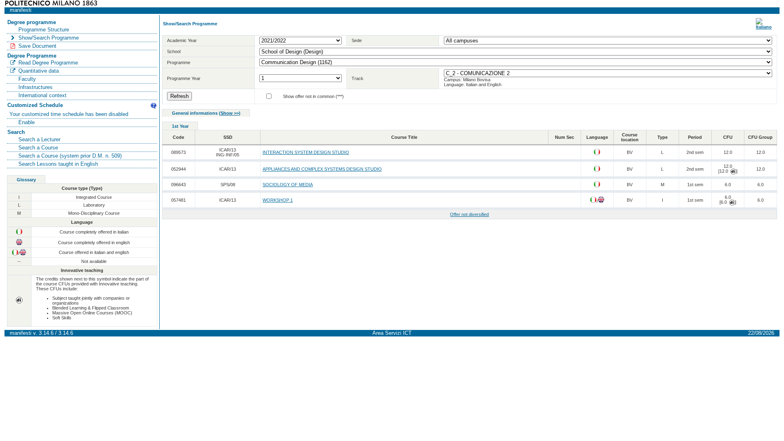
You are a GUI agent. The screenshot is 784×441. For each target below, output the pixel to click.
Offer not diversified (469, 214)
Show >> (229, 113)
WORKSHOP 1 (278, 200)
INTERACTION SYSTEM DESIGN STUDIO (306, 152)
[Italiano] (764, 26)
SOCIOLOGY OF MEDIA (288, 184)
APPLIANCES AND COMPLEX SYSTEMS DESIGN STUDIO (322, 169)
